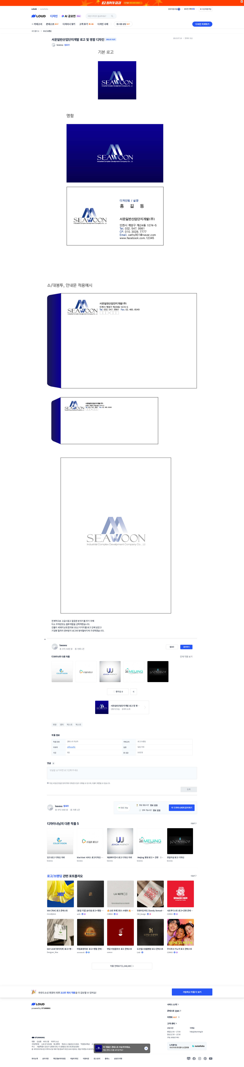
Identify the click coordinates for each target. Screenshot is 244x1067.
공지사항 (45, 1058)
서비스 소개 (172, 1004)
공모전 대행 (118, 1058)
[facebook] (194, 1058)
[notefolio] (44, 9)
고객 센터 (171, 1023)
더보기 (193, 823)
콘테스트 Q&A (173, 1010)
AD (242, 1)
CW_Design (141, 914)
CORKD (110, 914)
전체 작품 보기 (186, 656)
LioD (138, 952)
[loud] (34, 9)
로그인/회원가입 (205, 9)
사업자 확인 (74, 1058)
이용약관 (86, 1058)
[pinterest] (205, 1058)
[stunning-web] (38, 1037)
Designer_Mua (52, 952)
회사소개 (35, 1058)
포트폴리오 (35, 31)
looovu (63, 645)
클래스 (107, 1058)
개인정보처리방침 (59, 1058)
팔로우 (67, 44)
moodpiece (51, 914)
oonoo (109, 952)
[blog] (188, 1058)
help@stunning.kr (196, 1031)
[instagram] (199, 1058)
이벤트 (172, 1017)
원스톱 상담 (123, 24)
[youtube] (210, 1058)
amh (78, 914)
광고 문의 (97, 1058)
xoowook (80, 952)
